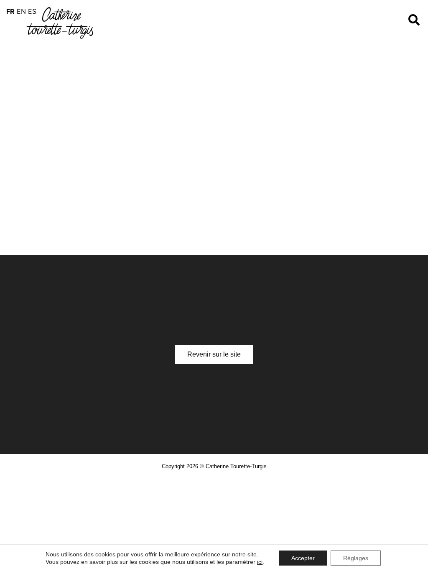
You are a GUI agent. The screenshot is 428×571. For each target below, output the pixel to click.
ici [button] (259, 561)
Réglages (355, 558)
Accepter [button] (303, 558)
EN (21, 11)
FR (10, 11)
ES (32, 11)
